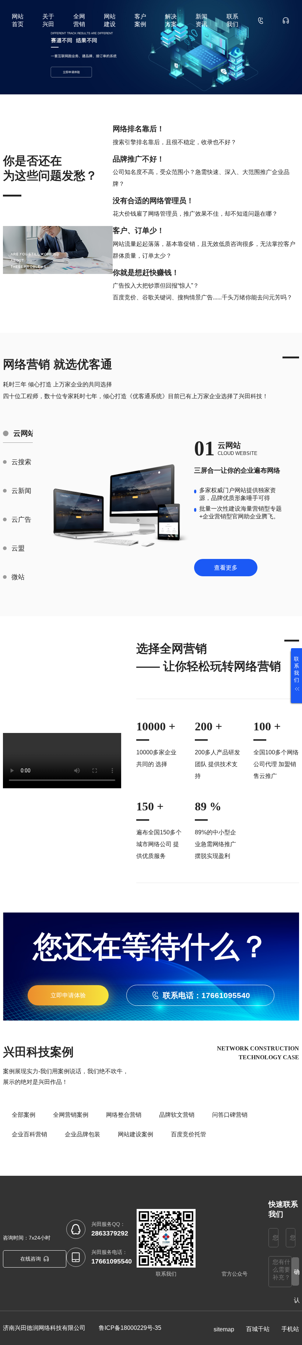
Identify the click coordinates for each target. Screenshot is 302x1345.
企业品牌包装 (82, 1134)
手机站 (290, 1329)
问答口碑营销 (229, 1115)
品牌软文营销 (176, 1115)
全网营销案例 (70, 1115)
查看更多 (226, 567)
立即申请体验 (68, 995)
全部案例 (23, 1115)
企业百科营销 (29, 1134)
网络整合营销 (123, 1115)
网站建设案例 (135, 1134)
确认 (296, 1277)
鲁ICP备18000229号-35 (130, 1328)
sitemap (224, 1329)
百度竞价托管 (188, 1134)
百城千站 (258, 1329)
